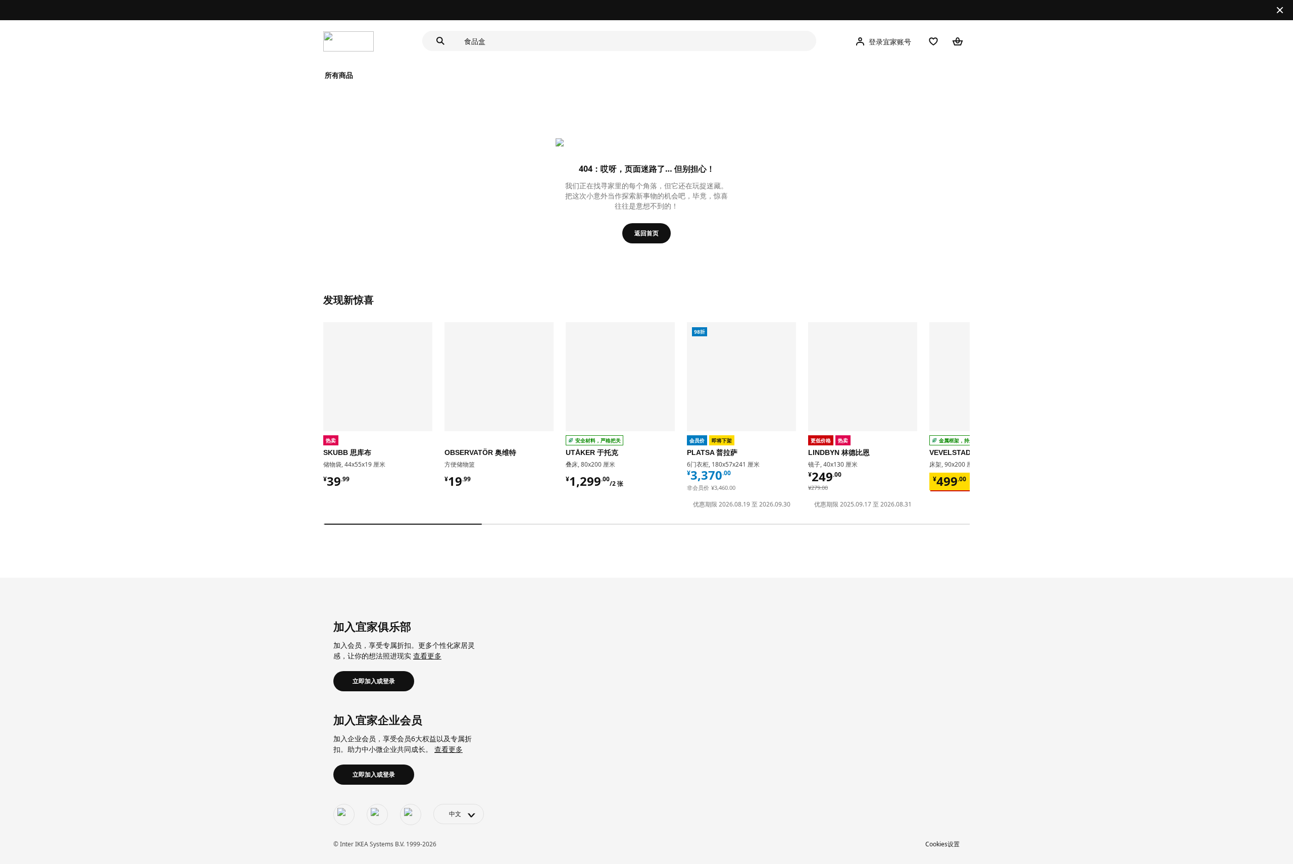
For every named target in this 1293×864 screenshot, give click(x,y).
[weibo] (377, 814)
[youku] (410, 814)
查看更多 (427, 655)
